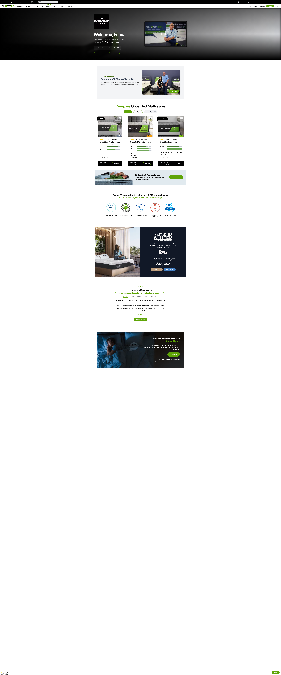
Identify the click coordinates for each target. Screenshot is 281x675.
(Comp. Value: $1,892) (104, 164)
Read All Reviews (141, 319)
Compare (262, 6)
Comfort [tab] (139, 296)
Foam (129, 111)
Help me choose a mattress (49, 2)
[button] (4, 673)
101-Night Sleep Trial (246, 2)
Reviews (256, 6)
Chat (35, 2)
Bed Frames (40, 6)
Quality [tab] (132, 296)
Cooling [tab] (125, 296)
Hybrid (139, 111)
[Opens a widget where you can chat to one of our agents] (275, 672)
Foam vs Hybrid (150, 111)
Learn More (175, 355)
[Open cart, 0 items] (277, 6)
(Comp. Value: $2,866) (134, 164)
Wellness (28, 6)
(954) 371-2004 (25, 2)
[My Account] (275, 6)
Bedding (55, 6)
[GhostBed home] (8, 6)
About (249, 6)
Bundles (48, 5)
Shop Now (116, 163)
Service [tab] (146, 296)
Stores (271, 6)
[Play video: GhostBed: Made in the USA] (165, 34)
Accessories (69, 6)
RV (34, 6)
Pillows (61, 6)
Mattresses (20, 6)
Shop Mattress (169, 269)
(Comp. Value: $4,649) (164, 164)
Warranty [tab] (153, 296)
